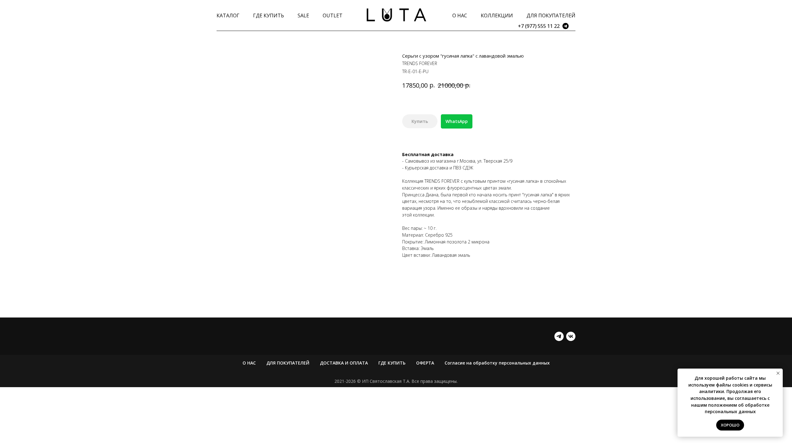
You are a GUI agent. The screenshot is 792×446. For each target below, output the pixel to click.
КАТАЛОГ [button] (228, 15)
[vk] (570, 336)
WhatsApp (457, 121)
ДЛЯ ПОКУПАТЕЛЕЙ (551, 15)
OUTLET (332, 15)
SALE (303, 15)
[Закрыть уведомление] (778, 373)
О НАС (459, 15)
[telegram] (559, 336)
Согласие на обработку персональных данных (497, 363)
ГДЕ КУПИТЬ (268, 15)
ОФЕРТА (425, 363)
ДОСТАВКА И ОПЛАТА (344, 363)
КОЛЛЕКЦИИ (497, 15)
